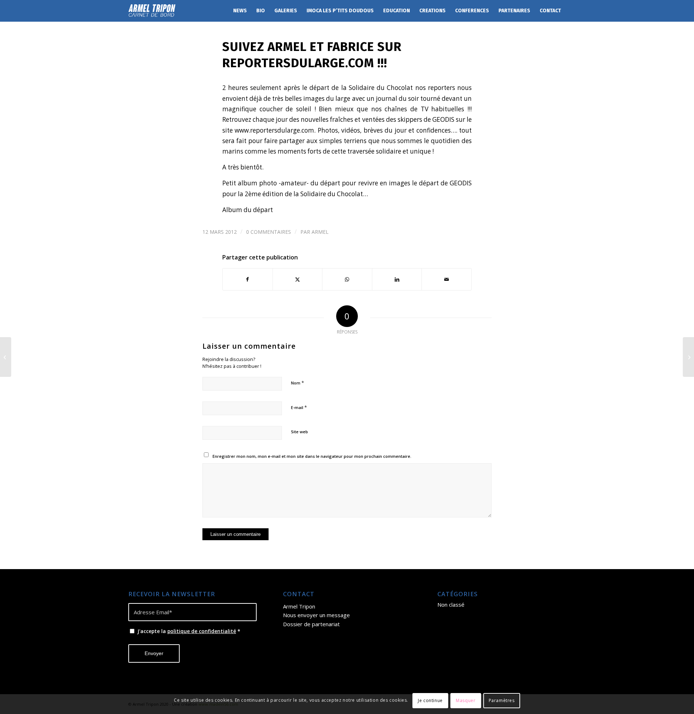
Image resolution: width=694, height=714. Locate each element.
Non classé (450, 604)
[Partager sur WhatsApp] (347, 279)
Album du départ (247, 210)
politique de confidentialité (201, 631)
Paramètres (502, 700)
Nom (297, 382)
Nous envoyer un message (316, 615)
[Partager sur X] (297, 279)
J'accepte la (188, 631)
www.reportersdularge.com (274, 130)
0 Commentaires (268, 231)
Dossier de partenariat (311, 624)
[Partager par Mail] (446, 279)
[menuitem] (240, 11)
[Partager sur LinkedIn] (397, 279)
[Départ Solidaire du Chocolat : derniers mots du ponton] (5, 357)
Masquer (465, 700)
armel (320, 231)
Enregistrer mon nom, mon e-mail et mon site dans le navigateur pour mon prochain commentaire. (312, 456)
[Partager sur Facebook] (248, 279)
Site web (299, 431)
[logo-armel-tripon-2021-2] (152, 11)
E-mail (299, 407)
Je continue (430, 700)
